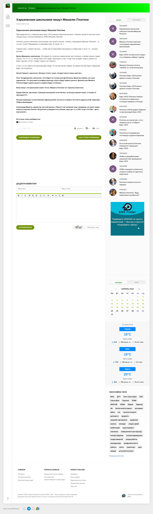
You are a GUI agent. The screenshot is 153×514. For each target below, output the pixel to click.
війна (112, 412)
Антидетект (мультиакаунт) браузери (54, 478)
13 (127, 304)
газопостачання (129, 412)
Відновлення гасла (78, 480)
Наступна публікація (89, 137)
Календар (118, 282)
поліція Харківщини (134, 435)
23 (143, 307)
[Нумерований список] (44, 195)
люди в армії (134, 424)
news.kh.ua (22, 8)
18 (117, 307)
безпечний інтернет (123, 408)
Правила (74, 474)
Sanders (80, 128)
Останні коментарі (25, 480)
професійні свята (131, 443)
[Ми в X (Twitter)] (24, 508)
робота (113, 447)
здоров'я (125, 416)
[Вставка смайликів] (48, 195)
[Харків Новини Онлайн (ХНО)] (7, 7)
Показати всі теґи (116, 456)
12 (122, 304)
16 (143, 304)
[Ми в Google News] (37, 508)
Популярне (136, 20)
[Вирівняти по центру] (33, 195)
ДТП (119, 397)
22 (138, 307)
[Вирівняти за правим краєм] (36, 195)
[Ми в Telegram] (29, 508)
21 (133, 307)
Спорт (30, 122)
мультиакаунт (128, 428)
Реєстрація (75, 477)
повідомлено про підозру (131, 431)
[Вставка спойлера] (59, 195)
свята (121, 447)
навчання (114, 431)
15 (138, 304)
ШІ (111, 408)
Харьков (139, 404)
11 (117, 304)
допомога (114, 416)
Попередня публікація (29, 137)
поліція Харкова (116, 435)
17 (112, 307)
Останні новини (24, 477)
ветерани (139, 408)
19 (122, 307)
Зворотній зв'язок (78, 483)
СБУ (141, 397)
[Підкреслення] (25, 195)
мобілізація (115, 428)
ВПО (112, 397)
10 (112, 304)
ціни (140, 447)
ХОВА (122, 404)
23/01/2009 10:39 (22, 24)
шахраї (113, 451)
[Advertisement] (58, 161)
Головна (31, 8)
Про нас (74, 486)
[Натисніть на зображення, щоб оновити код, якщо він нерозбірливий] (78, 227)
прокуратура (115, 443)
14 (133, 304)
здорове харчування (118, 420)
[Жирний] (18, 195)
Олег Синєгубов (130, 397)
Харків (130, 404)
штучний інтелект (126, 451)
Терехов (125, 400)
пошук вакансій (116, 439)
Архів (136, 282)
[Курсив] (22, 195)
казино (113, 424)
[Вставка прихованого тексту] (62, 195)
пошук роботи (131, 439)
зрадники (134, 420)
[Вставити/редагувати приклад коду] (56, 195)
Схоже (118, 20)
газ (119, 412)
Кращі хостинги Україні (53, 474)
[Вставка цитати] (52, 195)
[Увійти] (7, 16)
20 (127, 307)
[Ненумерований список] (40, 195)
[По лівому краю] (29, 195)
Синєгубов (114, 400)
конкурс (122, 424)
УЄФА (134, 400)
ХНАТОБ (113, 404)
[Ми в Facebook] (33, 508)
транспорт (131, 447)
